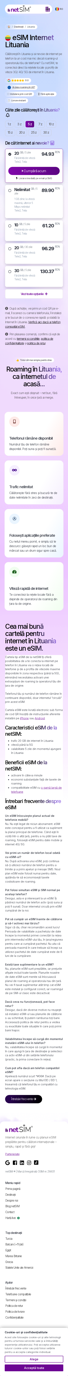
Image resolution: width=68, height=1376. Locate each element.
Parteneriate (12, 1154)
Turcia (8, 1238)
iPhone (24, 718)
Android (40, 718)
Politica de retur (14, 1306)
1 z (9, 124)
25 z (34, 132)
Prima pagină (12, 1189)
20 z (22, 132)
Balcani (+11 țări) (14, 1244)
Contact (9, 1212)
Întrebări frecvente (22, 1099)
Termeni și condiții (15, 1300)
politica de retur (36, 343)
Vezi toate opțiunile (32, 294)
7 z (40, 124)
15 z (10, 132)
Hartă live (10, 1218)
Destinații (18, 26)
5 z (30, 124)
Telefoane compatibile (18, 1294)
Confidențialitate (14, 1317)
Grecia (9, 1262)
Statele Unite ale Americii (19, 1267)
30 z (46, 132)
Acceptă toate (34, 1368)
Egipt (8, 1250)
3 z (19, 124)
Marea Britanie (13, 1256)
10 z (51, 124)
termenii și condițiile (28, 339)
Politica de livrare (15, 1311)
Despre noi (11, 1200)
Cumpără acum (34, 171)
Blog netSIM (12, 1206)
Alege (34, 1359)
